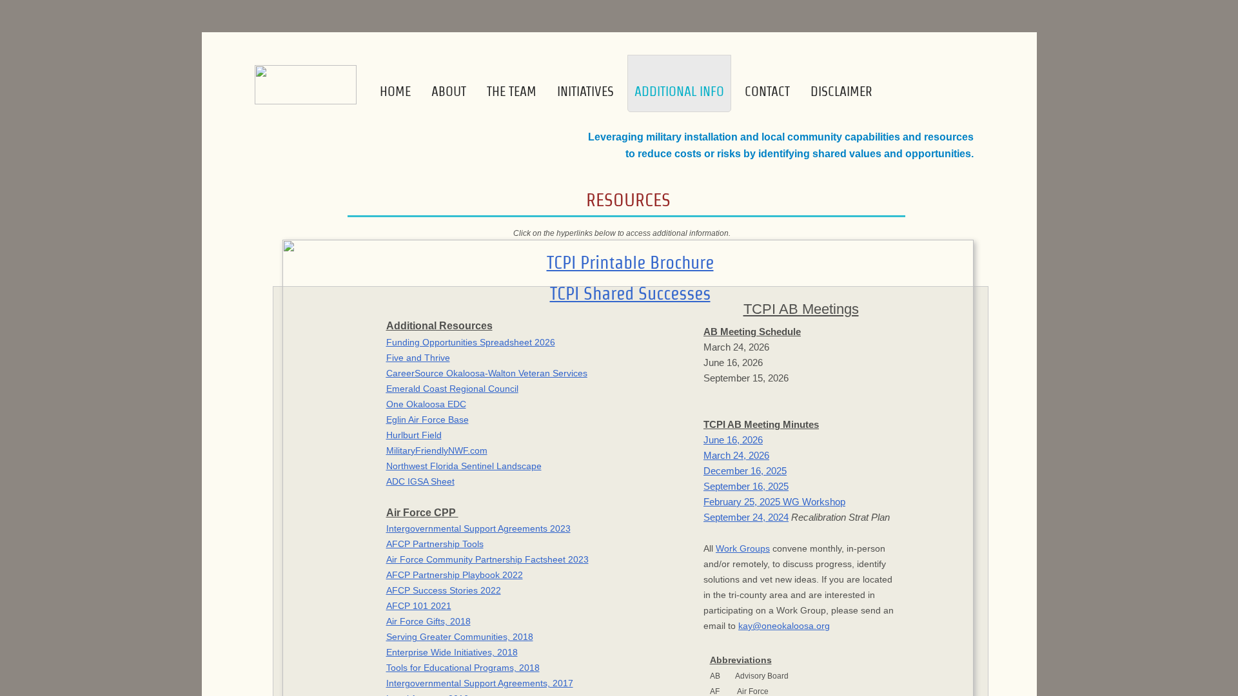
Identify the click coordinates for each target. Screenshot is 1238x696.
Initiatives (585, 91)
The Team (511, 91)
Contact (767, 91)
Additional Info (679, 91)
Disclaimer (841, 91)
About (448, 91)
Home (395, 91)
